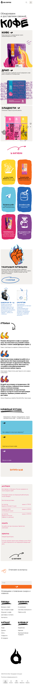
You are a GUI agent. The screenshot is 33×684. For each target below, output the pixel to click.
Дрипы (3, 630)
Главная (5, 682)
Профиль (27, 682)
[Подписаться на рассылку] (16, 587)
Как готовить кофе (7, 610)
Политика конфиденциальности (9, 677)
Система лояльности (24, 610)
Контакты (4, 617)
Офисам (20, 630)
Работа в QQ (22, 612)
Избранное (22, 682)
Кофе (5, 32)
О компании (22, 607)
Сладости (9, 108)
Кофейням (21, 628)
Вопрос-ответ (5, 607)
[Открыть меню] (30, 2)
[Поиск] (26, 2)
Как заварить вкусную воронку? (13, 432)
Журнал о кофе (6, 612)
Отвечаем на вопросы (18, 570)
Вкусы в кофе (6, 460)
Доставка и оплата (7, 615)
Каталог (11, 682)
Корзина (16, 682)
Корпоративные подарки (23, 633)
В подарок (4, 638)
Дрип (5, 70)
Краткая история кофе (9, 446)
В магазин (16, 153)
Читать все (16, 470)
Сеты (2, 633)
